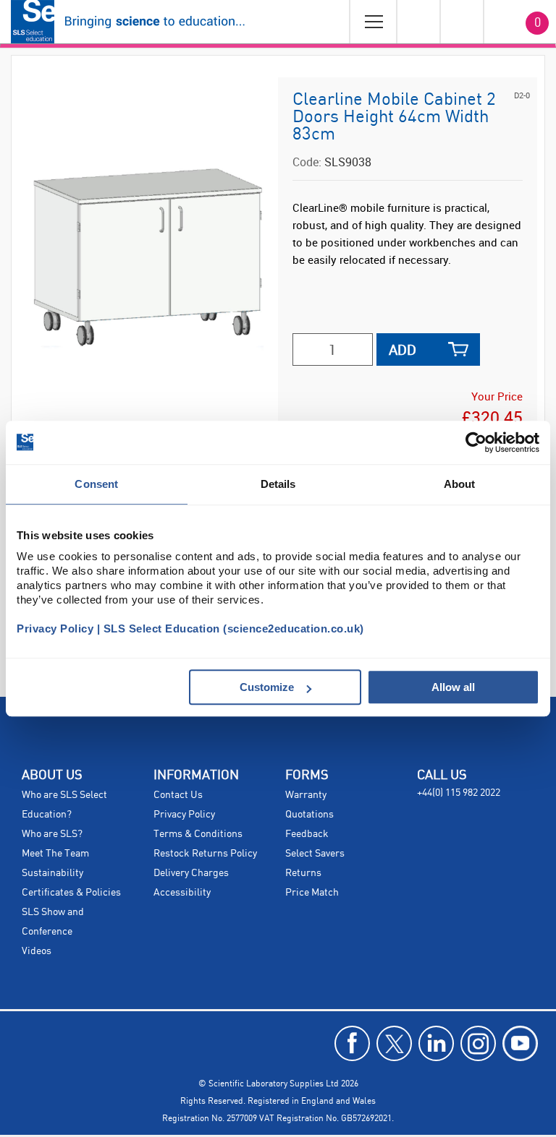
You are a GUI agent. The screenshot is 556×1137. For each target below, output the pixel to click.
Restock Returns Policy (205, 854)
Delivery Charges (191, 873)
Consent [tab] (96, 484)
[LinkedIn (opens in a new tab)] (436, 1043)
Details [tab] (278, 484)
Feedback (307, 834)
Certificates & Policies (71, 893)
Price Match (312, 893)
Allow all (453, 687)
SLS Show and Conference (53, 922)
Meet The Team (55, 854)
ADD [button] (402, 349)
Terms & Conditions (198, 834)
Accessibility (182, 893)
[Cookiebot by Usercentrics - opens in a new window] (476, 442)
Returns (303, 873)
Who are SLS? (52, 834)
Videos (36, 951)
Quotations (309, 815)
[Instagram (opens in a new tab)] (478, 1043)
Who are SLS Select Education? (64, 805)
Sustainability (52, 873)
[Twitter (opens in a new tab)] (394, 1043)
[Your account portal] (417, 21)
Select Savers (315, 854)
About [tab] (460, 484)
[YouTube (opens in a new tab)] (520, 1043)
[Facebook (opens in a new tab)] (352, 1043)
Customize (267, 687)
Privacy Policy (184, 815)
